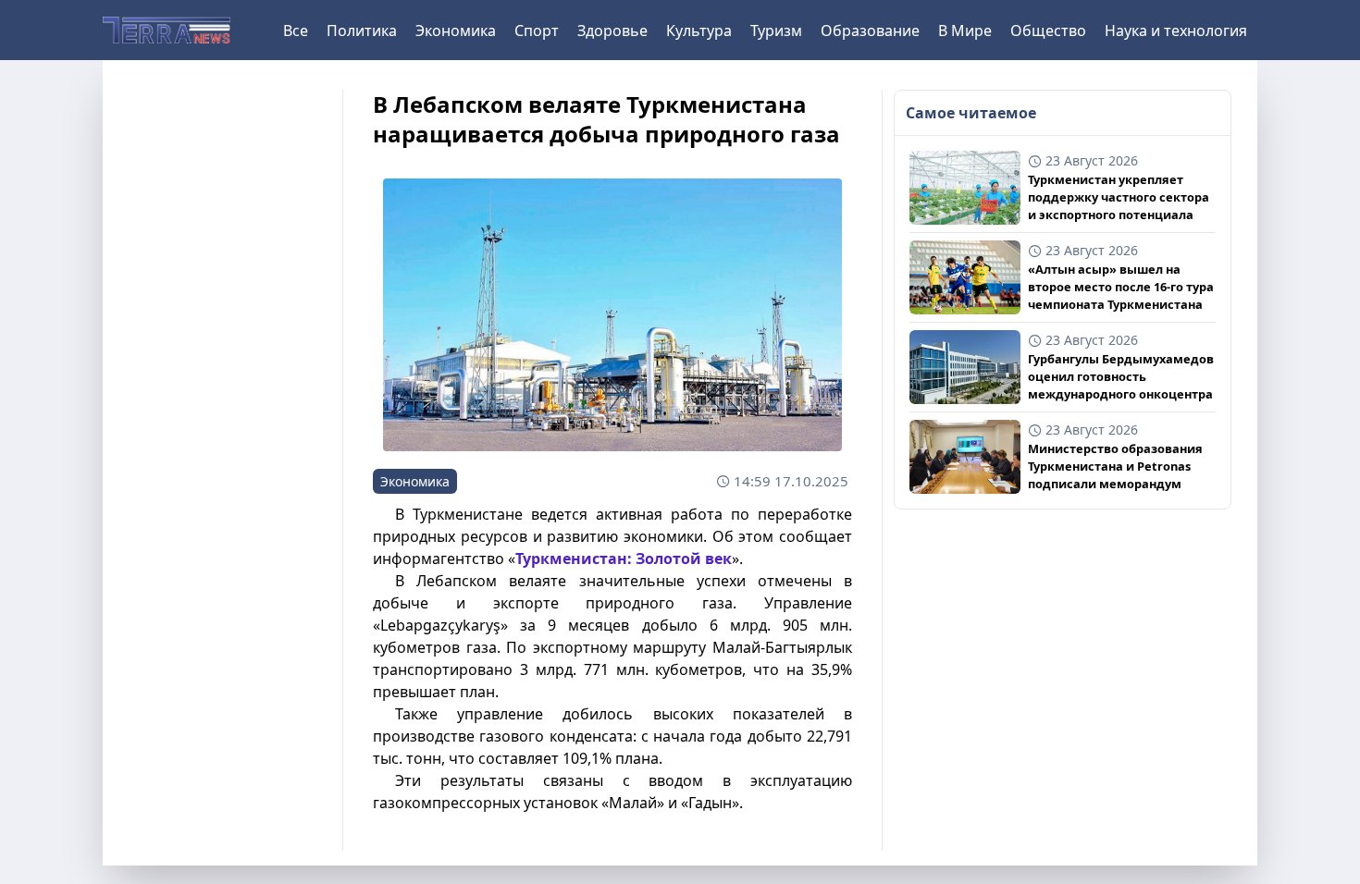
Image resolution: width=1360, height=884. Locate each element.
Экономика (455, 30)
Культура (699, 30)
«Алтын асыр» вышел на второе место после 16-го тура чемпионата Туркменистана (1121, 287)
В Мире (965, 30)
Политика (362, 30)
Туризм (776, 30)
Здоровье (612, 30)
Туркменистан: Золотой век (623, 558)
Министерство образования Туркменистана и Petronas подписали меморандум (1115, 466)
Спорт (536, 30)
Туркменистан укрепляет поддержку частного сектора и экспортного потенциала (1118, 197)
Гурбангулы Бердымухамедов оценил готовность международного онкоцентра (1121, 376)
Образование (870, 30)
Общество (1048, 30)
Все (295, 30)
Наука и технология (1176, 30)
